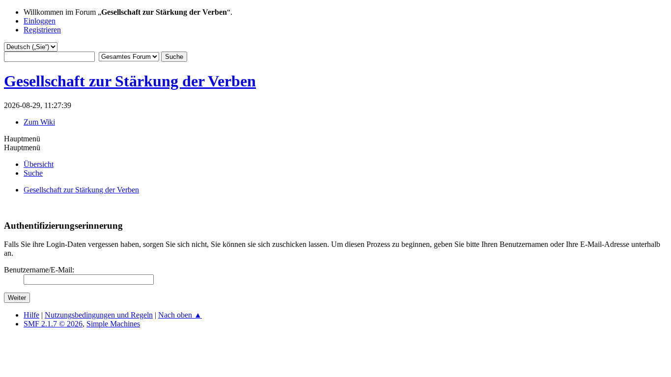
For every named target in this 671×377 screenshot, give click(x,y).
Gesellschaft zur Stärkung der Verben (130, 81)
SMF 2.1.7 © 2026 (53, 324)
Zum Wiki (39, 122)
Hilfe (31, 315)
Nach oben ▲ (180, 315)
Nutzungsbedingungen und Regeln (99, 315)
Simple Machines (113, 324)
